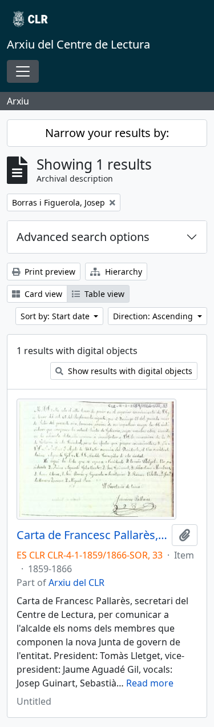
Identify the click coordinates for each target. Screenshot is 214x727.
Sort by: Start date (56, 316)
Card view (42, 293)
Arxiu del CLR (76, 582)
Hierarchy (122, 271)
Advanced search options (83, 236)
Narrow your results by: (107, 132)
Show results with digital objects (129, 370)
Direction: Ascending (154, 316)
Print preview (48, 271)
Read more (149, 683)
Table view (103, 293)
